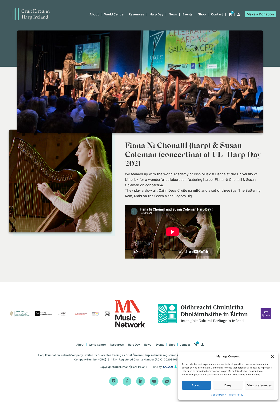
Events (187, 14)
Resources (136, 14)
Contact (217, 14)
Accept (196, 385)
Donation (260, 14)
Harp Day (156, 14)
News (173, 14)
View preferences (259, 385)
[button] (272, 357)
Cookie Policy (218, 394)
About (94, 14)
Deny (228, 385)
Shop (202, 14)
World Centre (113, 14)
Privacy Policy (235, 394)
